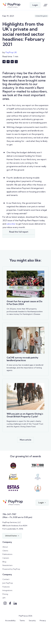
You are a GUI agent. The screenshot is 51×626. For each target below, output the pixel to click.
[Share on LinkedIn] (12, 61)
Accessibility (10, 620)
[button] (42, 502)
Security (32, 620)
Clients (5, 550)
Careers (5, 558)
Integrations (7, 590)
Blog (4, 562)
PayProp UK (11, 52)
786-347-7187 (9, 514)
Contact (5, 579)
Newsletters (7, 565)
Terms (22, 620)
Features (6, 587)
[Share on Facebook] (8, 61)
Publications (7, 554)
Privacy (43, 620)
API (3, 598)
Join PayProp (7, 583)
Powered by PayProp (11, 569)
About (5, 547)
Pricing (5, 594)
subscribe (10, 224)
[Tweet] (16, 61)
